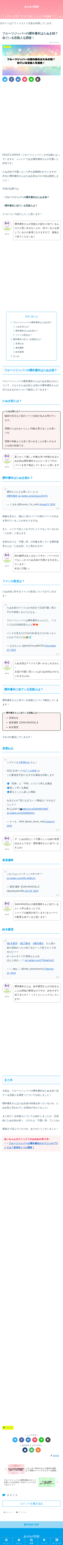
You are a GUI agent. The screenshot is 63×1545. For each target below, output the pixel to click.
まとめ (16, 356)
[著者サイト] (25, 1450)
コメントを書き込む (31, 1503)
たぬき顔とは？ (23, 326)
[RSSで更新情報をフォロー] (38, 1450)
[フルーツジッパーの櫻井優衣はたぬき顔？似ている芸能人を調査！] (18, 79)
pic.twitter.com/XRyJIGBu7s (21, 878)
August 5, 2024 (47, 504)
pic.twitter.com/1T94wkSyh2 (39, 960)
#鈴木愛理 (12, 943)
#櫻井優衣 (12, 496)
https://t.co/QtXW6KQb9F (35, 809)
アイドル (9, 1428)
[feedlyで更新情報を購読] (31, 1450)
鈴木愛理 (20, 352)
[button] (37, 79)
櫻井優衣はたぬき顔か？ (27, 331)
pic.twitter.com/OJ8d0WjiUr (21, 813)
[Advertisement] (31, 117)
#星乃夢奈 (25, 943)
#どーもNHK (30, 770)
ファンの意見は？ (24, 335)
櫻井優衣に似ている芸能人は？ (27, 339)
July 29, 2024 (31, 891)
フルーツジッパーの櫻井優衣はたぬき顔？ (32, 322)
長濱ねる (20, 343)
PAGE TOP (32, 1524)
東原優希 (20, 348)
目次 (27, 316)
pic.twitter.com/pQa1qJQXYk (33, 496)
